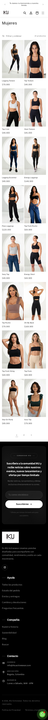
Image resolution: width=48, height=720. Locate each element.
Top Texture (29, 81)
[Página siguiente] (31, 435)
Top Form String (8, 371)
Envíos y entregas (11, 596)
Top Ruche (6, 323)
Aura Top (27, 420)
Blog (4, 638)
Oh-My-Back (29, 323)
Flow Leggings (8, 226)
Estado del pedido (11, 590)
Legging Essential (9, 178)
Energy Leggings (31, 178)
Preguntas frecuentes (13, 608)
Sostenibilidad (9, 632)
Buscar (5, 644)
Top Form (28, 371)
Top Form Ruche (30, 226)
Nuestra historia (10, 626)
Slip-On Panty (7, 420)
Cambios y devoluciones (14, 602)
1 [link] (16, 435)
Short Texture (29, 129)
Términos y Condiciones (35, 710)
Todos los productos (12, 584)
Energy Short (29, 274)
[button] (43, 13)
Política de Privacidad (11, 710)
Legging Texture (8, 81)
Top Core (5, 129)
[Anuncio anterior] (5, 4)
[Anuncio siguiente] (43, 4)
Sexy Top (5, 274)
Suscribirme (22, 504)
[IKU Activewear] (10, 537)
